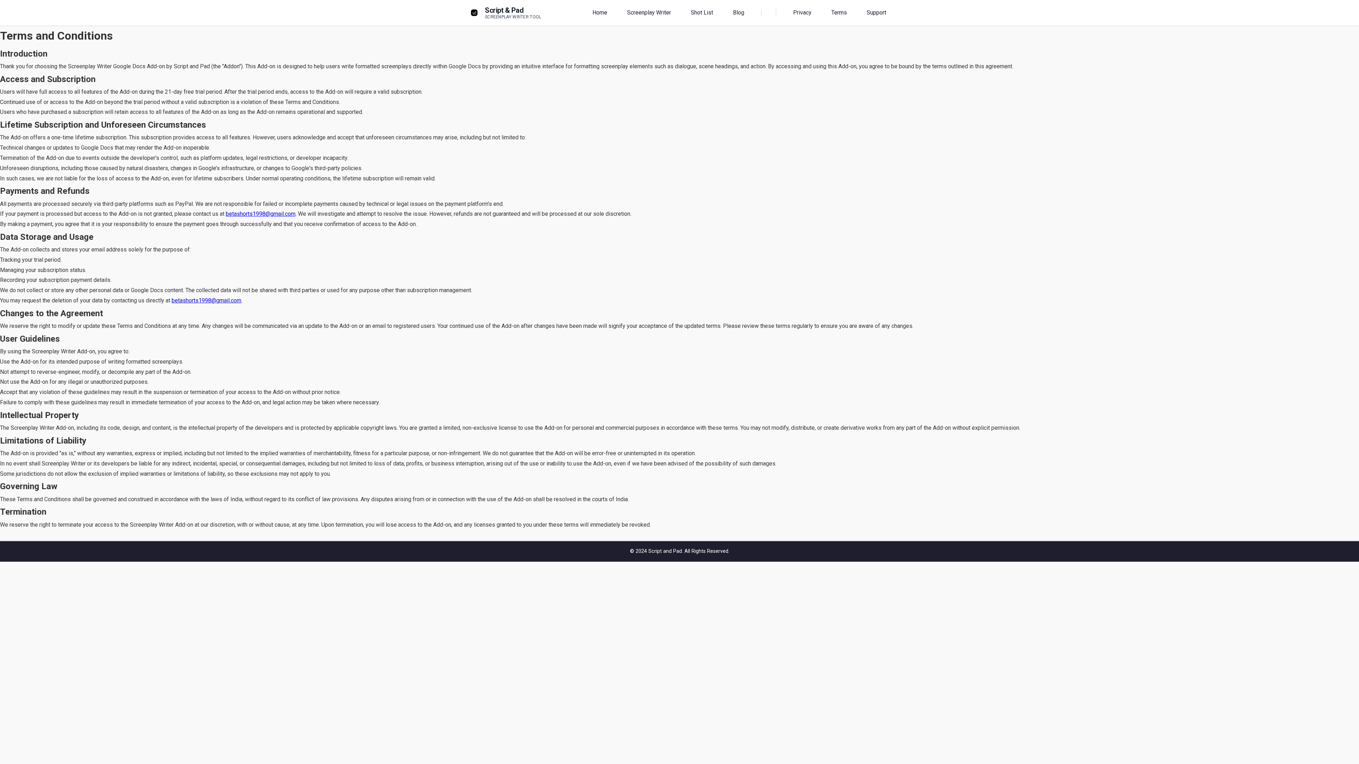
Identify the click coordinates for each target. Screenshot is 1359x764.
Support (876, 12)
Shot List (702, 12)
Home (599, 12)
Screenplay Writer (649, 12)
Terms (839, 12)
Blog (738, 12)
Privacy (802, 12)
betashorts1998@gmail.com (261, 213)
